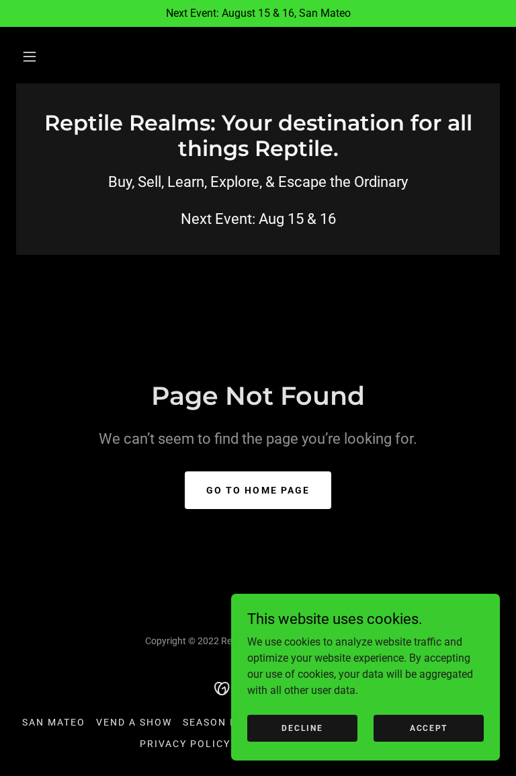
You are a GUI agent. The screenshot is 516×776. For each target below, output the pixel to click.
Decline (302, 727)
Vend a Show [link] (134, 722)
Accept (428, 727)
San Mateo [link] (53, 722)
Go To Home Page (257, 490)
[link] (258, 152)
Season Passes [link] (227, 722)
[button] (29, 56)
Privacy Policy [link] (185, 743)
